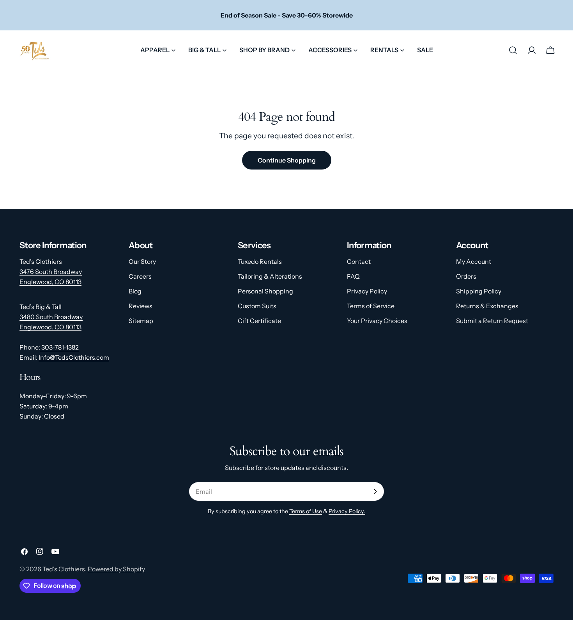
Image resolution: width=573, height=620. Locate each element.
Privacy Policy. (347, 511)
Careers (140, 276)
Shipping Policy (478, 291)
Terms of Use (305, 511)
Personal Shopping (265, 291)
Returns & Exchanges (487, 306)
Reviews (140, 306)
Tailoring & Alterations (270, 276)
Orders (466, 276)
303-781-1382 (59, 347)
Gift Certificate (259, 321)
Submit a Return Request (492, 321)
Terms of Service (370, 306)
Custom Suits (257, 306)
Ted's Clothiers (63, 569)
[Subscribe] (375, 491)
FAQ (353, 276)
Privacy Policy (367, 291)
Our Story (142, 261)
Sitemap (141, 321)
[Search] (513, 50)
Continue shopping (287, 160)
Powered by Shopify (116, 569)
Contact (359, 261)
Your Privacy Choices (377, 321)
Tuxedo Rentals (260, 261)
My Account (473, 261)
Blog (135, 291)
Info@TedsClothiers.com (74, 357)
